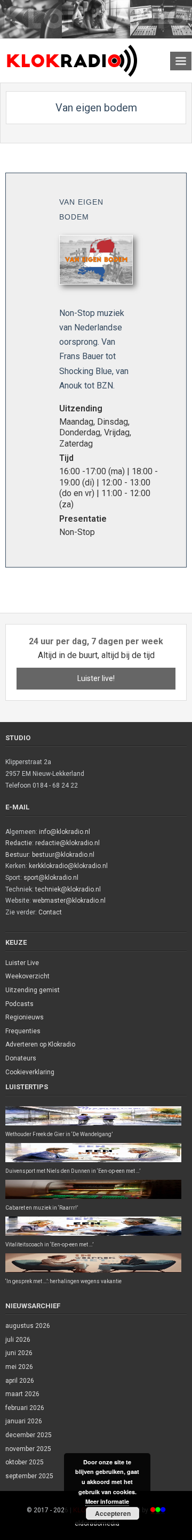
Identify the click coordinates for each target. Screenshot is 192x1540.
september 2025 (29, 1476)
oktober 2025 (24, 1462)
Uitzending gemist (32, 990)
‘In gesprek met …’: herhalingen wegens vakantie (63, 1281)
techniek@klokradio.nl (68, 889)
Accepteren (113, 1513)
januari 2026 (23, 1421)
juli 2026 (17, 1339)
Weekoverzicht (27, 976)
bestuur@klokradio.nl (63, 854)
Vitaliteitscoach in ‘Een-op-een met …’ (49, 1244)
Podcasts (19, 1004)
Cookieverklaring (29, 1072)
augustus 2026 (27, 1326)
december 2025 (28, 1435)
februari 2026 (24, 1408)
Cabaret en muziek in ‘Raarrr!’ (41, 1208)
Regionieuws (24, 1017)
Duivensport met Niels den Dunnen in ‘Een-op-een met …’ (72, 1171)
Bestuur (17, 854)
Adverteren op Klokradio (40, 1044)
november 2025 (28, 1449)
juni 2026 (19, 1353)
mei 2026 (19, 1367)
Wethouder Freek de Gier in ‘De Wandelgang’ (59, 1134)
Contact (50, 912)
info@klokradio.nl (64, 832)
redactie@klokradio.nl (67, 843)
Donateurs (20, 1058)
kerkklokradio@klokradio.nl (68, 866)
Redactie (18, 843)
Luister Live (22, 963)
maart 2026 (22, 1394)
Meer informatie (107, 1501)
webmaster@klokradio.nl (69, 900)
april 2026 (19, 1380)
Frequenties (23, 1031)
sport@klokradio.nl (50, 877)
